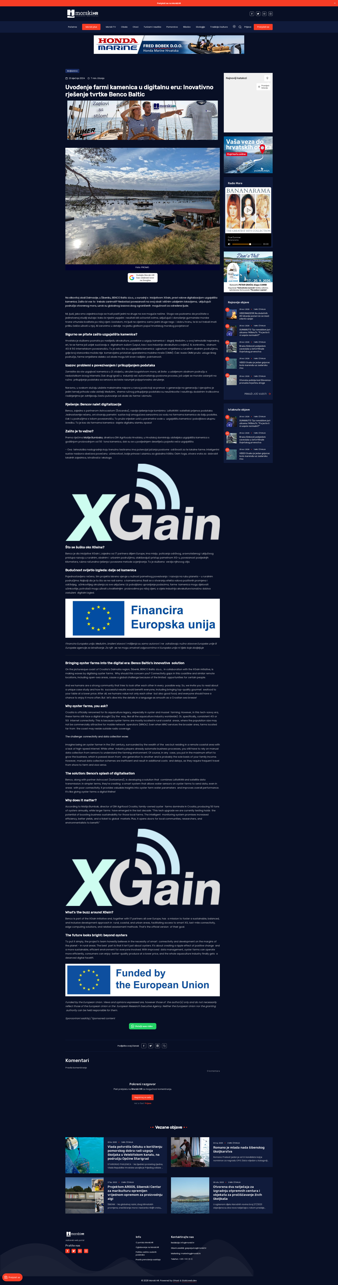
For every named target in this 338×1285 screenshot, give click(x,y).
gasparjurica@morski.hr (195, 1248)
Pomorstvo (172, 26)
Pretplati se (263, 26)
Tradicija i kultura (219, 26)
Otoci (135, 26)
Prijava (247, 26)
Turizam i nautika (152, 26)
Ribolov (187, 26)
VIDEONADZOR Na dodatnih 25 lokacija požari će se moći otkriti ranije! (254, 316)
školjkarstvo (72, 71)
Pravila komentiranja (76, 1067)
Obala (124, 26)
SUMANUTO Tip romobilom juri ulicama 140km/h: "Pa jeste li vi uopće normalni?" (254, 332)
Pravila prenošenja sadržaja (148, 1259)
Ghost (176, 1280)
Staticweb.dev (189, 1280)
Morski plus (91, 26)
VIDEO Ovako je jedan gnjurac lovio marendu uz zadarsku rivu (254, 365)
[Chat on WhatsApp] (142, 1026)
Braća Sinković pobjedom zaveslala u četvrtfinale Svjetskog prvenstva (252, 349)
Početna (72, 26)
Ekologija (200, 26)
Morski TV (111, 26)
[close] (335, 3)
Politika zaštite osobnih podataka (146, 1253)
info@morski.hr (187, 1242)
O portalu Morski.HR (144, 1242)
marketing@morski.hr (191, 1253)
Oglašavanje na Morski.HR (147, 1247)
